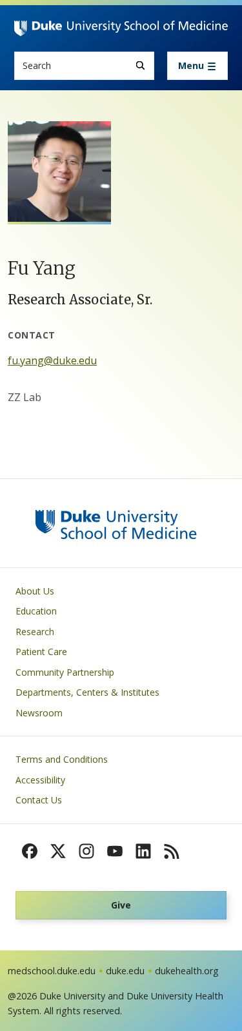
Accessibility (40, 780)
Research (34, 631)
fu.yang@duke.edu (52, 360)
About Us (34, 591)
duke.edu (125, 971)
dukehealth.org (187, 971)
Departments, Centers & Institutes (87, 692)
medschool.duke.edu (52, 971)
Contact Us (38, 800)
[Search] (140, 65)
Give (121, 905)
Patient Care (41, 651)
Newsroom (39, 713)
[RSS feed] (171, 851)
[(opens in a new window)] (29, 851)
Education (36, 611)
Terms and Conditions (61, 759)
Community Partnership (64, 672)
